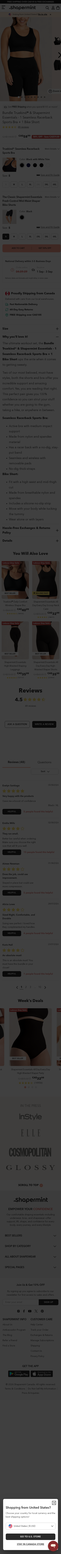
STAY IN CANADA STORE (30, 1544)
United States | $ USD (24, 1526)
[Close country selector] (54, 1503)
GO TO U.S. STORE (30, 1537)
